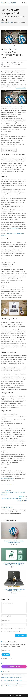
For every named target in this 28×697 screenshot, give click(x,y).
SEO (6, 22)
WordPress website (21, 88)
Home (2, 22)
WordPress (10, 22)
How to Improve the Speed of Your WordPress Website (14, 541)
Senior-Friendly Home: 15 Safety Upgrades (10, 683)
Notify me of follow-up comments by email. (14, 629)
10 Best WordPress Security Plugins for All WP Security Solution (14, 590)
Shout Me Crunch (8, 2)
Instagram (6, 484)
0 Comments (7, 64)
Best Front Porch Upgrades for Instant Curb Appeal (12, 685)
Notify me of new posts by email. (12, 631)
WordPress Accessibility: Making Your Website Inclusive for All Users (14, 564)
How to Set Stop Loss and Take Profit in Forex (11, 680)
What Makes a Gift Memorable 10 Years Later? (11, 677)
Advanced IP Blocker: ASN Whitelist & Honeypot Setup (13, 675)
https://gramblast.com (14, 228)
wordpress (11, 484)
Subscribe (6, 654)
